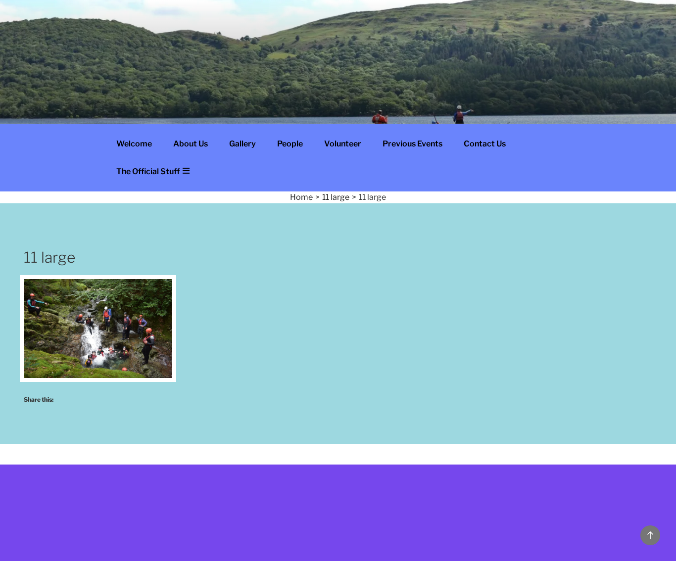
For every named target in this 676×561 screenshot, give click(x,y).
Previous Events (412, 143)
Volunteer (342, 143)
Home (301, 197)
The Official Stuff (148, 171)
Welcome (134, 143)
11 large (335, 197)
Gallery (242, 143)
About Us (190, 143)
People (290, 143)
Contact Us (485, 143)
